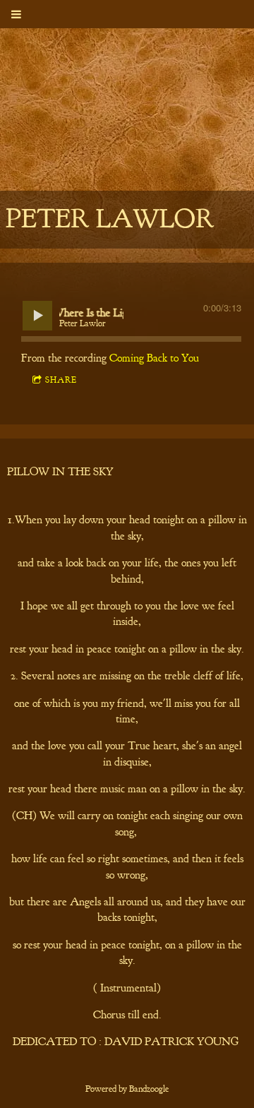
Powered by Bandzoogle (127, 1089)
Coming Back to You (154, 358)
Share (61, 380)
